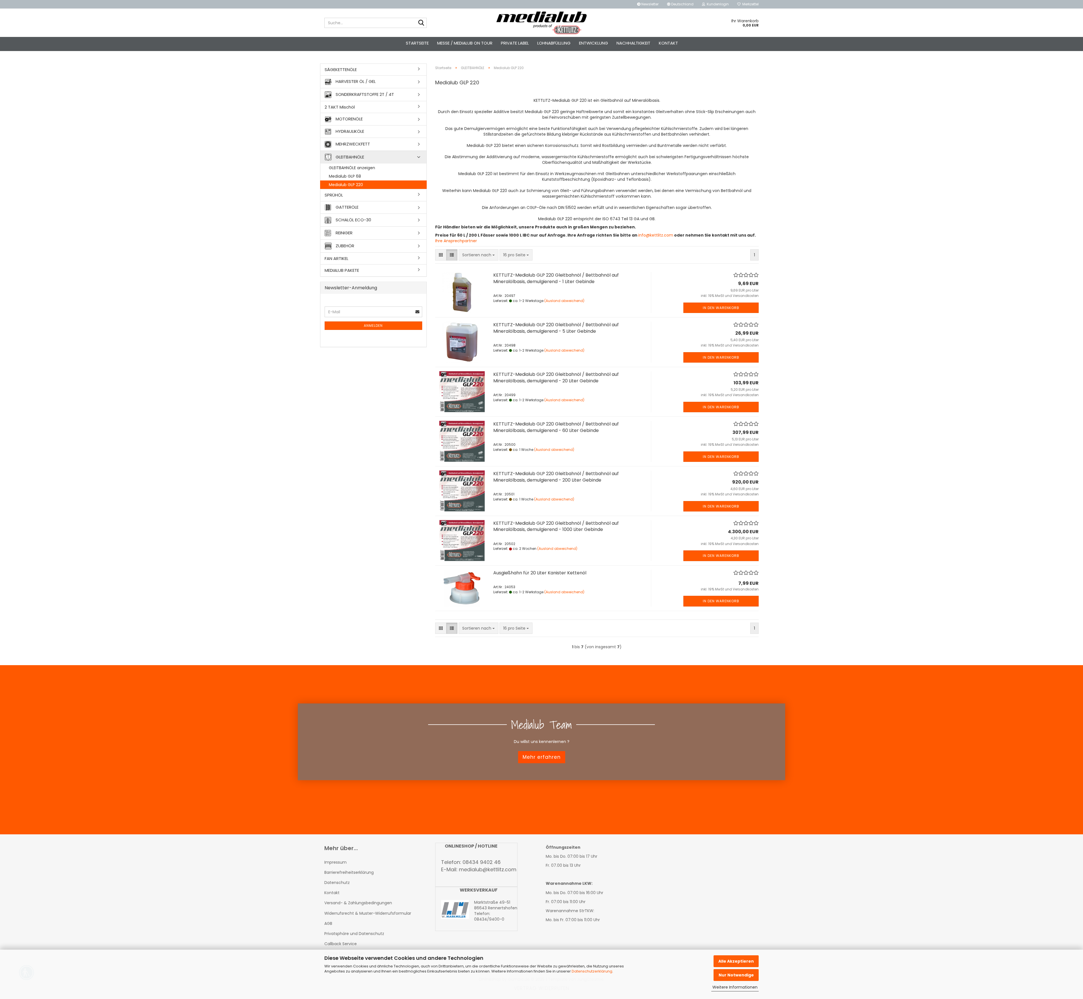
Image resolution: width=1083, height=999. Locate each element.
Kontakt (668, 43)
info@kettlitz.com (655, 235)
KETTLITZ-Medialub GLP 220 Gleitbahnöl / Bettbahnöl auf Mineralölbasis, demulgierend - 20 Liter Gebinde (556, 377)
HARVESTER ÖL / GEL (355, 81)
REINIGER (343, 232)
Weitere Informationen (735, 987)
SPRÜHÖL (334, 195)
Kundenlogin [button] (717, 4)
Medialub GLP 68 (345, 176)
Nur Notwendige (736, 975)
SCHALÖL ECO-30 (352, 219)
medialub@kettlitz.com (487, 869)
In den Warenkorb (721, 307)
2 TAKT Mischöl (340, 107)
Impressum (335, 862)
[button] (680, 4)
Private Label (515, 43)
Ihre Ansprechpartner (456, 241)
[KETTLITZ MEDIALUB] (541, 23)
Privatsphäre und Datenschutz (354, 933)
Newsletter (649, 4)
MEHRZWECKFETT (352, 144)
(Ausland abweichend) (564, 300)
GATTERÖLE (346, 207)
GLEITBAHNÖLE (349, 157)
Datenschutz (337, 882)
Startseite (417, 43)
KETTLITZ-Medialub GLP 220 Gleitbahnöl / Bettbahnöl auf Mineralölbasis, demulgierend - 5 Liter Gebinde (556, 327)
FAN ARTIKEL (336, 258)
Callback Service (340, 944)
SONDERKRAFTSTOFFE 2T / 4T (364, 94)
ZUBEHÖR (344, 245)
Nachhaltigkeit (633, 43)
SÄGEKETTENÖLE (341, 69)
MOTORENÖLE (348, 119)
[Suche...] (421, 23)
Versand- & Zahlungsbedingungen (358, 903)
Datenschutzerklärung (592, 971)
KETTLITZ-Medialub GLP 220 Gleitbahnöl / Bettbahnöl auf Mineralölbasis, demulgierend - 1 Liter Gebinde (556, 278)
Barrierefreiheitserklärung (349, 872)
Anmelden (373, 325)
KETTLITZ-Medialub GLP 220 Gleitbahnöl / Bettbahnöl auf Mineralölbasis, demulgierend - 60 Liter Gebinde (556, 427)
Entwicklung (593, 43)
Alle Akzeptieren (736, 961)
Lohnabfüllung (554, 43)
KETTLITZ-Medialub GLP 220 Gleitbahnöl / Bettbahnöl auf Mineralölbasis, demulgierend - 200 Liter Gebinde (556, 476)
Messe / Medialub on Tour (464, 43)
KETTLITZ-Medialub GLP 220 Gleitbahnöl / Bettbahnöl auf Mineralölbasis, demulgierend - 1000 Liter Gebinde (556, 526)
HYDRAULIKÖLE (349, 131)
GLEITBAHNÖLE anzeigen (352, 168)
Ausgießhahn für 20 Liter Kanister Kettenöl (539, 573)
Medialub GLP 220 (346, 185)
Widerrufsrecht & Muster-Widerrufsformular (367, 913)
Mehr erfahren (542, 757)
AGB (328, 923)
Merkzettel (750, 4)
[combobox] (478, 255)
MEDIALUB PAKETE (342, 270)
